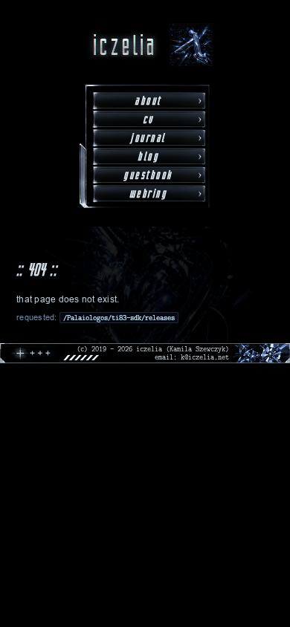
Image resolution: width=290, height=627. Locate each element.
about (148, 100)
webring (148, 193)
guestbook (148, 175)
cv (148, 119)
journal (148, 137)
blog (148, 156)
